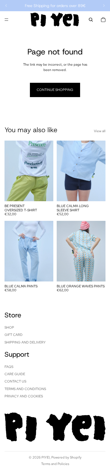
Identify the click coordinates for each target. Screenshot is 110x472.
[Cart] (103, 19)
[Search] (91, 19)
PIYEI (45, 457)
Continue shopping (55, 90)
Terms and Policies (55, 464)
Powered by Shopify (66, 457)
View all (99, 131)
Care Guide (15, 374)
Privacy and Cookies (24, 396)
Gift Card (14, 335)
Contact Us (15, 381)
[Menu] (6, 19)
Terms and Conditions (25, 389)
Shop (9, 327)
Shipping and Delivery (25, 342)
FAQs (9, 367)
